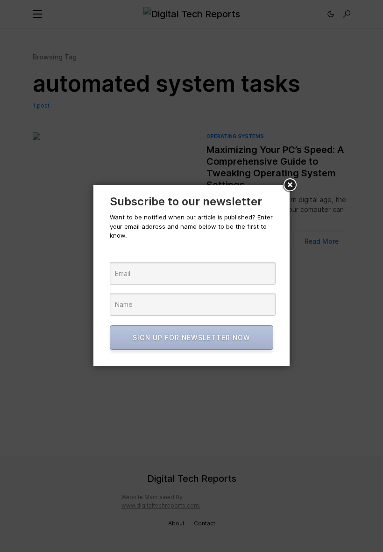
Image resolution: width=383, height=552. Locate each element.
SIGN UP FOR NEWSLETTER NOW (191, 337)
